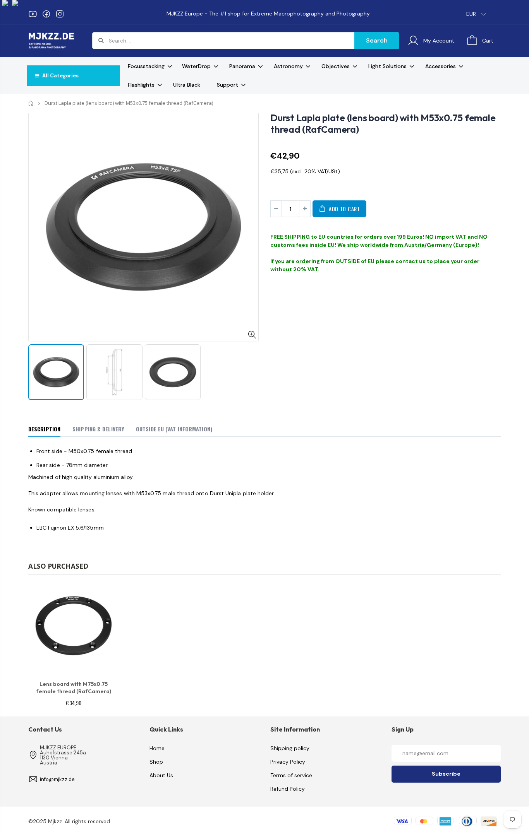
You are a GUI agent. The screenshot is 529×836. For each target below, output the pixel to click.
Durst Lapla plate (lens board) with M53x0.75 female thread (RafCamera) (382, 123)
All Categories (60, 75)
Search (377, 40)
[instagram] (59, 14)
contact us (410, 261)
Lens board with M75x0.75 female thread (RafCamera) (73, 687)
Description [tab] (44, 429)
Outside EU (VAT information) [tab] (174, 429)
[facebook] (46, 14)
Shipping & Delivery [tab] (98, 429)
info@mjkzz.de (57, 779)
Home (31, 103)
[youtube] (32, 14)
